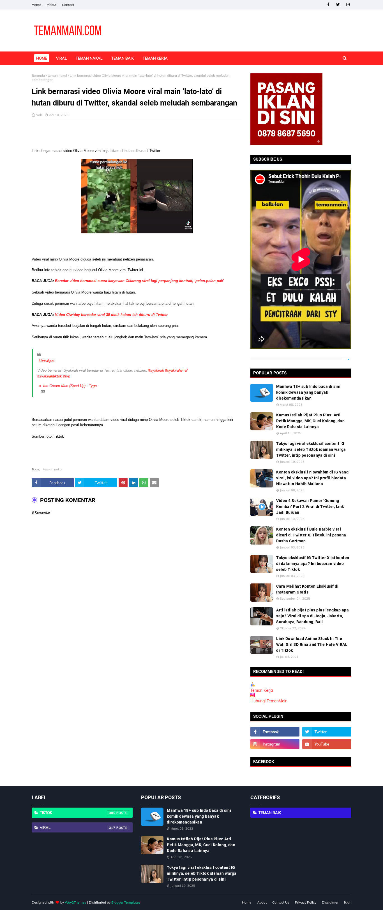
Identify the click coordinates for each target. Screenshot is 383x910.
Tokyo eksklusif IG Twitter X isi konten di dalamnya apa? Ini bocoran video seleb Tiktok (312, 563)
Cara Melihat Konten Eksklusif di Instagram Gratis (307, 589)
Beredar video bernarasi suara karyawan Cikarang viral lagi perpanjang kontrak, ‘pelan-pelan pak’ (139, 281)
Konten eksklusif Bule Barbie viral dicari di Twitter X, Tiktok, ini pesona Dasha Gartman (311, 535)
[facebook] (328, 4)
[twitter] (338, 4)
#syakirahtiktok (49, 376)
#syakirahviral (176, 370)
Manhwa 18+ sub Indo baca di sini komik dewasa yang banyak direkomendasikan (308, 392)
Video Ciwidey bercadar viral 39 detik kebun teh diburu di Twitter (111, 315)
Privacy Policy (305, 902)
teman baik (270, 812)
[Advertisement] (136, 134)
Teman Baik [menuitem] (122, 58)
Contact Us (280, 902)
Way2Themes (75, 902)
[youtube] (326, 744)
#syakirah (156, 370)
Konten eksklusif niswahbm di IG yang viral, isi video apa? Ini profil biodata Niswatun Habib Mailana (312, 478)
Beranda (38, 75)
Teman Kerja (261, 690)
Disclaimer (330, 902)
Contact (68, 5)
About (51, 5)
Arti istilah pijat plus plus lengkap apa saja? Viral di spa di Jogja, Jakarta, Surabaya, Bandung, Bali (312, 616)
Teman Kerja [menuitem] (155, 58)
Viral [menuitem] (61, 58)
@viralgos (46, 360)
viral (78, 827)
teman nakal (57, 75)
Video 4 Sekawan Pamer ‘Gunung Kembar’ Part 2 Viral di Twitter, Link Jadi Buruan (310, 506)
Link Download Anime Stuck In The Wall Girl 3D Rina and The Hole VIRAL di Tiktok (311, 644)
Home (36, 5)
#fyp (66, 376)
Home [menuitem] (41, 58)
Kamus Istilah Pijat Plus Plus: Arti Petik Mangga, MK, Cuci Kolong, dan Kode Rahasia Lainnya (310, 421)
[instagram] (347, 4)
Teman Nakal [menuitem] (89, 58)
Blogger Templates (125, 902)
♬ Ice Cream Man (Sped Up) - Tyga (67, 386)
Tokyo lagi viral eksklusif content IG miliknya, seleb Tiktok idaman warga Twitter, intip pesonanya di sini (311, 449)
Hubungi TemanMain (268, 700)
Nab (39, 115)
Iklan (347, 902)
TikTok (78, 812)
